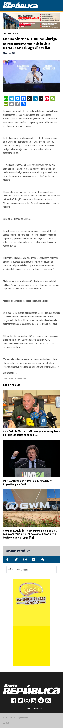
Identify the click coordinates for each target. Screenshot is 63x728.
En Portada (7, 33)
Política (15, 33)
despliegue (12, 378)
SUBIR (8, 723)
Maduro (19, 378)
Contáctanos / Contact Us (31, 708)
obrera (25, 378)
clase (5, 378)
